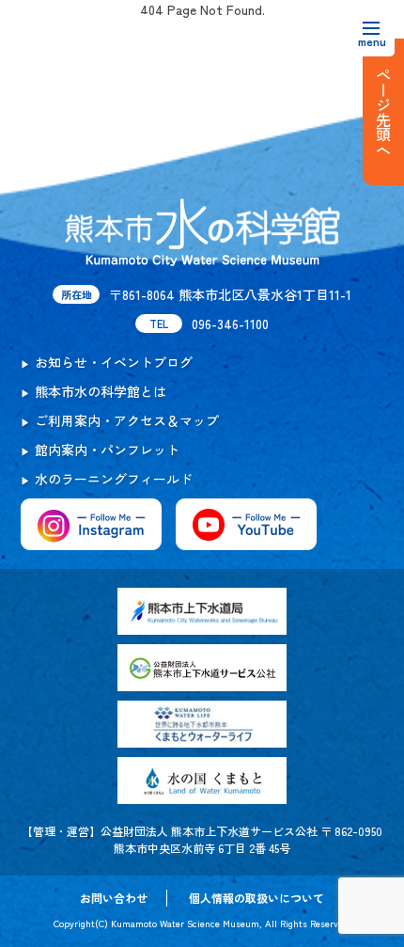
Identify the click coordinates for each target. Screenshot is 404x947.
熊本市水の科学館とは (100, 391)
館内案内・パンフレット (107, 449)
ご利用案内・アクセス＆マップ (127, 420)
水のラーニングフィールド (114, 478)
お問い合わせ (114, 898)
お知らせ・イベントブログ (114, 362)
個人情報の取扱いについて (256, 898)
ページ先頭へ (383, 112)
